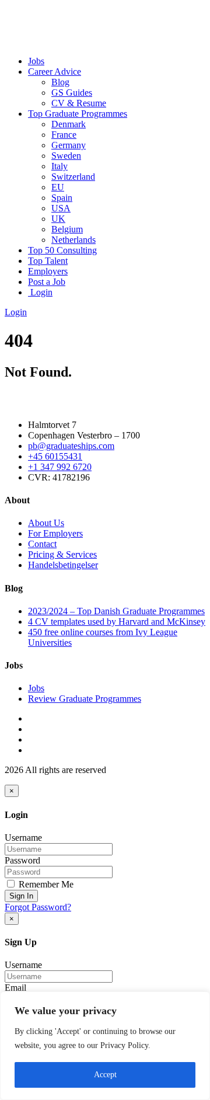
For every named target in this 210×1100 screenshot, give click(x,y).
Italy (59, 166)
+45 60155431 (55, 456)
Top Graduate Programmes (77, 114)
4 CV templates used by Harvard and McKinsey (116, 621)
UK (58, 219)
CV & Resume (78, 103)
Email (15, 988)
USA (61, 208)
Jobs (36, 61)
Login (40, 292)
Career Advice (54, 71)
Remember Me (45, 884)
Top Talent (48, 261)
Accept (105, 1074)
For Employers (55, 533)
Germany (68, 145)
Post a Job (46, 282)
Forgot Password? (38, 907)
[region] (105, 1045)
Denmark (68, 124)
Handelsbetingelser (63, 565)
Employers (48, 271)
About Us (46, 523)
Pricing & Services (62, 554)
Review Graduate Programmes (84, 699)
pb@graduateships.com (71, 446)
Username (23, 838)
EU (57, 187)
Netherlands (73, 240)
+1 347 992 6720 (60, 467)
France (63, 135)
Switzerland (73, 177)
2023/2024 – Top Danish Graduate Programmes (116, 611)
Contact (42, 544)
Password (22, 860)
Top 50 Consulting (62, 250)
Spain (61, 198)
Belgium (67, 229)
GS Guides (71, 93)
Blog (60, 82)
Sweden (66, 156)
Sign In (21, 896)
